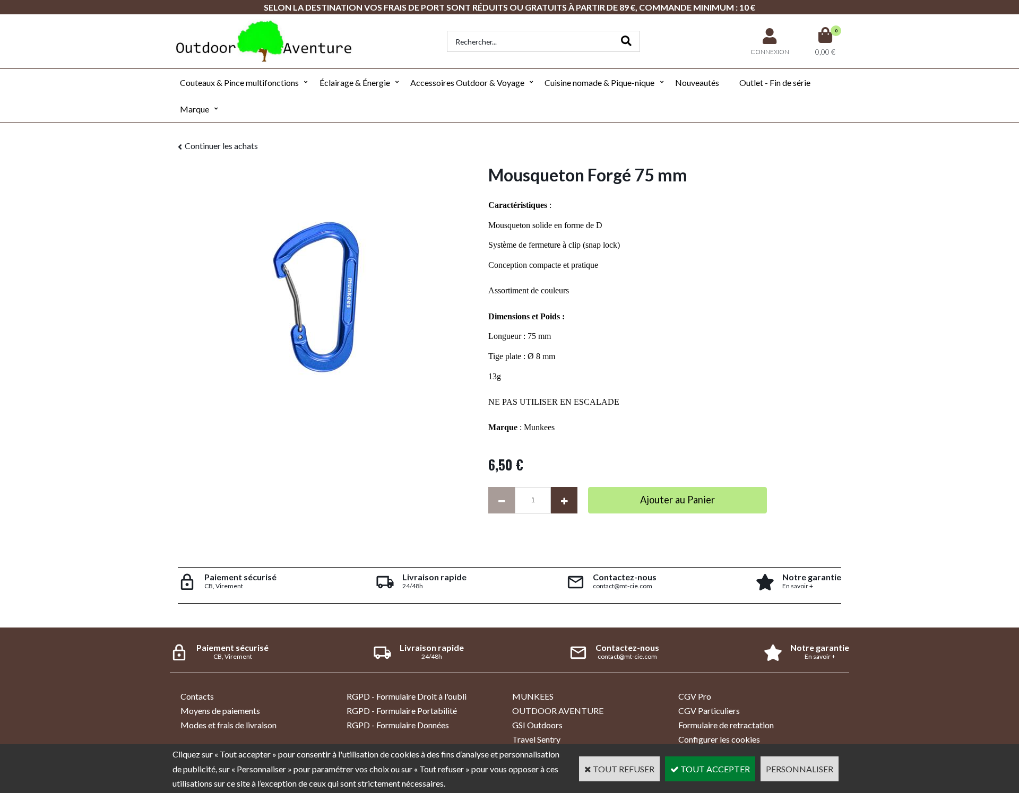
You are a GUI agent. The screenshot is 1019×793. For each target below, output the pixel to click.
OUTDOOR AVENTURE (557, 710)
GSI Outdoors (537, 725)
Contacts (197, 696)
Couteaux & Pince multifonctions (239, 82)
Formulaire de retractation (726, 725)
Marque (194, 109)
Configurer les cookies (719, 739)
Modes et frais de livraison (228, 725)
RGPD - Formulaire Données (398, 725)
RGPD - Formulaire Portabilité (402, 710)
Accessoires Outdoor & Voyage (467, 82)
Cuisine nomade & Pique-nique (599, 82)
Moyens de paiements (220, 710)
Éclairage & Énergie (354, 82)
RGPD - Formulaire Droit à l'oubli (407, 696)
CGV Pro (694, 696)
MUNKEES (533, 696)
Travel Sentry (536, 739)
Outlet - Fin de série (774, 82)
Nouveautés (697, 82)
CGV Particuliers (709, 710)
